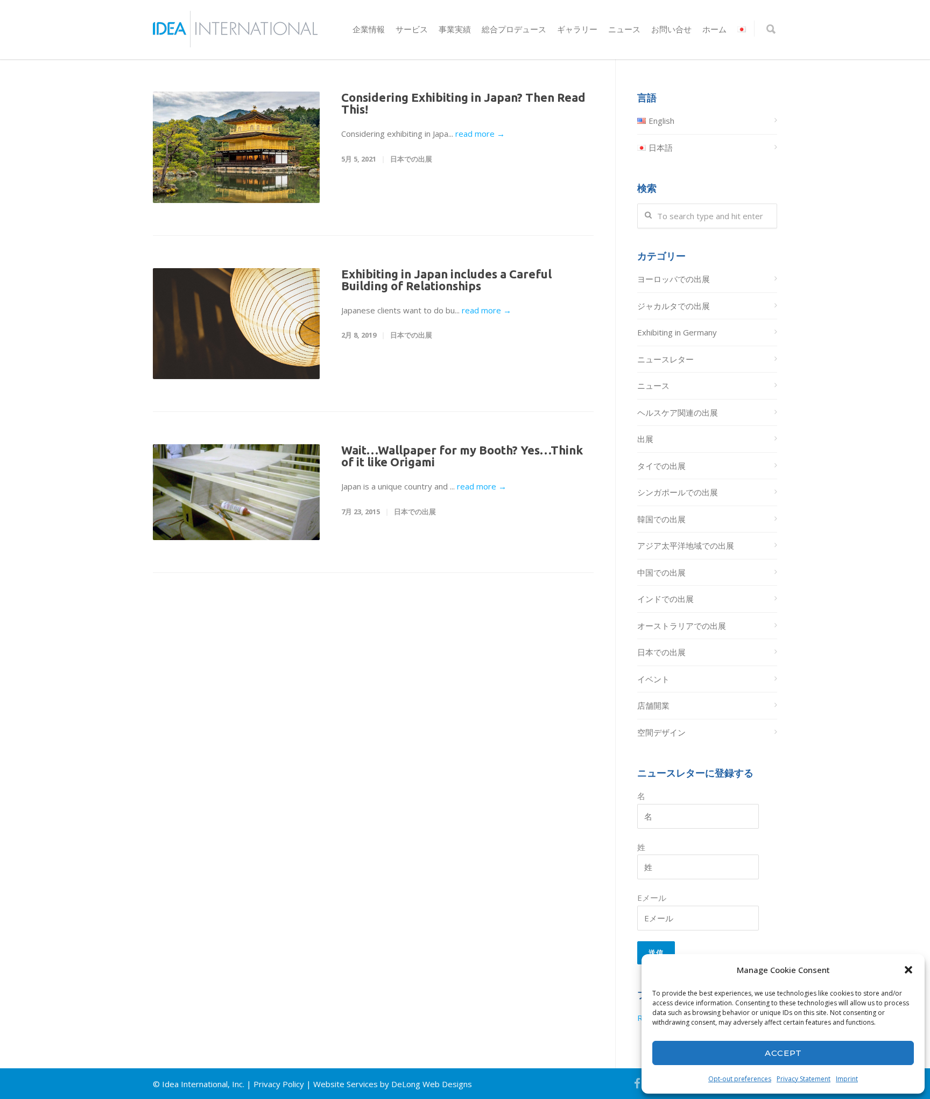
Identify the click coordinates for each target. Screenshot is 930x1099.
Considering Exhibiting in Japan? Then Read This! (463, 103)
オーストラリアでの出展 (681, 625)
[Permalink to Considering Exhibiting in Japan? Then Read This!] (236, 147)
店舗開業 (653, 705)
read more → (480, 133)
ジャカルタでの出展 (673, 305)
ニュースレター (665, 359)
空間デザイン (661, 732)
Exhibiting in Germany (677, 332)
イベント (653, 679)
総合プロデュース (514, 29)
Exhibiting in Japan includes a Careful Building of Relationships (446, 279)
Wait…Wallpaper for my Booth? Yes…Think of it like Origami (462, 455)
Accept (783, 1053)
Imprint (847, 1078)
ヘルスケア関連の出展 (677, 412)
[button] (908, 969)
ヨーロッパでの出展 (673, 279)
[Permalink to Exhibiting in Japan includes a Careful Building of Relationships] (236, 324)
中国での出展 (661, 572)
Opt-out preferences (739, 1078)
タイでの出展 (661, 465)
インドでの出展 (665, 598)
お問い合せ (671, 29)
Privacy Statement (803, 1078)
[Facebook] (637, 1083)
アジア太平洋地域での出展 (685, 545)
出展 (645, 438)
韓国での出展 (661, 519)
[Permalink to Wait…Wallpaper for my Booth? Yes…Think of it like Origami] (236, 492)
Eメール (651, 897)
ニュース (624, 29)
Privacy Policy (278, 1084)
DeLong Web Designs (431, 1084)
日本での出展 (411, 159)
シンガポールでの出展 (677, 492)
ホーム (714, 29)
